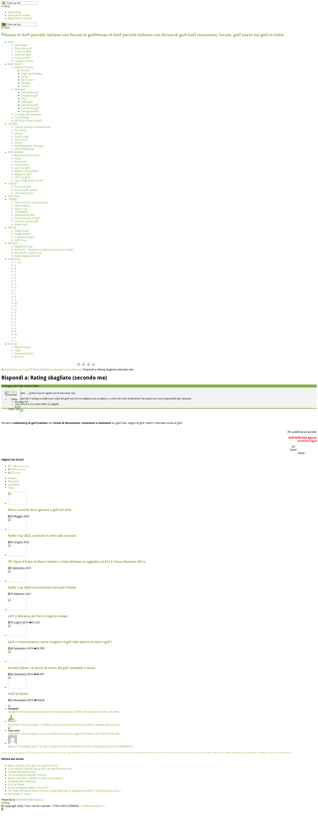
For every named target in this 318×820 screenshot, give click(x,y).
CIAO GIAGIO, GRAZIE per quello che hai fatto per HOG (40, 768)
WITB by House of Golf (28, 120)
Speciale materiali (140, 753)
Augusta (216, 753)
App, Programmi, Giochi (29, 180)
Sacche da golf (29, 105)
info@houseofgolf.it (93, 806)
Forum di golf (23, 186)
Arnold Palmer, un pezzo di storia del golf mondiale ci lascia (51, 668)
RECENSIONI (15, 152)
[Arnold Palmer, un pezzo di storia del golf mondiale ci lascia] (17, 661)
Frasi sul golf (22, 57)
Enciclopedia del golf (22, 753)
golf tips (38, 753)
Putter (18, 142)
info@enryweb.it (307, 449)
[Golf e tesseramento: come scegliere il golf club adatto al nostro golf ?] (17, 635)
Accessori (20, 89)
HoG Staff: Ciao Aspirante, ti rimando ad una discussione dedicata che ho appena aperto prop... (64, 724)
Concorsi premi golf (26, 221)
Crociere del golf (25, 237)
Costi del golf (23, 54)
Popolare (13, 481)
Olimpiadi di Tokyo (19, 794)
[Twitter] (6, 6)
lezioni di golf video (96, 753)
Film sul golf (22, 177)
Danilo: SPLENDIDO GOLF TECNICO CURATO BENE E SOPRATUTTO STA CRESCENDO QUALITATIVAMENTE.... (71, 746)
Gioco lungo (22, 136)
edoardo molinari (155, 753)
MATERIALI (14, 64)
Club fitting (22, 117)
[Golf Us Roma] (17, 687)
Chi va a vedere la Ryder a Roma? (27, 775)
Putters (25, 86)
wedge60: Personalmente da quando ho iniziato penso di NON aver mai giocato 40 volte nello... (64, 711)
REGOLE (12, 243)
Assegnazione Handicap (22, 781)
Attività (19, 356)
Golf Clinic (21, 240)
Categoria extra (24, 61)
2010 (222, 753)
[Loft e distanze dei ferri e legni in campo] (17, 609)
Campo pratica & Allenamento (32, 127)
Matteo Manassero (80, 753)
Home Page (14, 12)
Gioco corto (21, 139)
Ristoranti (20, 161)
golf (33, 753)
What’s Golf (21, 224)
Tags (10, 487)
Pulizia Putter (16, 784)
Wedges (25, 83)
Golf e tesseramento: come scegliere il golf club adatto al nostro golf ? (60, 642)
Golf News (21, 45)
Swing (18, 133)
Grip (23, 98)
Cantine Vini (22, 164)
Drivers (25, 70)
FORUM (12, 183)
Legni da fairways (31, 73)
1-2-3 (18, 262)
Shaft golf (27, 101)
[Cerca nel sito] (3, 3)
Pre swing (20, 130)
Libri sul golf (22, 167)
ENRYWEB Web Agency (29, 799)
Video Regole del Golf (27, 256)
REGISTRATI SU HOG (20, 18)
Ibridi (24, 76)
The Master (21, 212)
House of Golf (187, 753)
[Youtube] (8, 6)
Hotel (18, 158)
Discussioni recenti (19, 15)
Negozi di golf (23, 174)
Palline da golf (29, 92)
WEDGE (228, 753)
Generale (38, 369)
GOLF (11, 42)
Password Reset (24, 353)
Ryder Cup (21, 208)
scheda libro (168, 753)
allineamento (286, 753)
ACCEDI (12, 344)
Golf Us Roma (18, 694)
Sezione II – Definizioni (28, 252)
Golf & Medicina (24, 149)
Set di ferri (27, 79)
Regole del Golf (24, 246)
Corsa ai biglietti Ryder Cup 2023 (28, 787)
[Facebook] (4, 6)
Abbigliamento (30, 111)
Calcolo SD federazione (21, 771)
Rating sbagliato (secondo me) (63, 369)
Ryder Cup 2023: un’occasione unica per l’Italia (42, 587)
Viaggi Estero (22, 234)
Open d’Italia (22, 205)
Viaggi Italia (22, 230)
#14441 (35, 386)
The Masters (237, 753)
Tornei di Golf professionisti (31, 202)
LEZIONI (13, 123)
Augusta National (249, 753)
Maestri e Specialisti (27, 171)
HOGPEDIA (14, 259)
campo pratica (274, 753)
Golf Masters (262, 753)
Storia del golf (23, 48)
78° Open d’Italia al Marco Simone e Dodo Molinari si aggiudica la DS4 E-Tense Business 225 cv (77, 561)
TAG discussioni (24, 193)
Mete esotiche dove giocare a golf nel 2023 (39, 510)
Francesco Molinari (51, 753)
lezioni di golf (7, 753)
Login (18, 350)
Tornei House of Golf (27, 218)
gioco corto (198, 753)
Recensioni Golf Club (27, 155)
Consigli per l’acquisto (28, 114)
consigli (177, 753)
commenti (14, 484)
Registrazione (23, 347)
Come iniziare (23, 51)
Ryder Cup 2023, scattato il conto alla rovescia (42, 535)
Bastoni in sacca (24, 67)
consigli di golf (65, 753)
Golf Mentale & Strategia (29, 145)
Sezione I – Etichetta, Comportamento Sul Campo (44, 249)
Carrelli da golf (30, 108)
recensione (110, 753)
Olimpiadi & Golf (25, 215)
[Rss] (2, 6)
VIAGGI (12, 227)
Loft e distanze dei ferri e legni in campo (38, 616)
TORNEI (12, 199)
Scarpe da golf (29, 95)
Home (8, 369)
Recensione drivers (124, 753)
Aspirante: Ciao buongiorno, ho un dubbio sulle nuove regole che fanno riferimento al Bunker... (65, 733)
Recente (12, 478)
